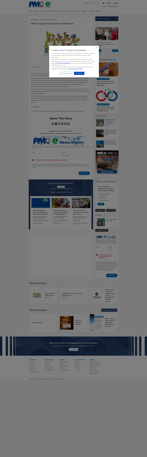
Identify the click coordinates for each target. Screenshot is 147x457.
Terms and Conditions (63, 63)
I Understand (79, 73)
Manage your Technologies (66, 73)
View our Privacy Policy (75, 69)
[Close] (96, 47)
